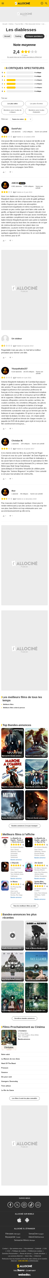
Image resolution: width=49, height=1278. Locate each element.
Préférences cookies (35, 1251)
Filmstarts (9, 1234)
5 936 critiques (29, 186)
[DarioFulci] (5, 130)
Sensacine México (21, 1240)
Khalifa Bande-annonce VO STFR (13, 948)
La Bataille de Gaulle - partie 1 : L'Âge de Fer (40, 840)
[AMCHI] (5, 185)
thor (13, 491)
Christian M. (17, 441)
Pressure (4, 1068)
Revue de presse (26, 1253)
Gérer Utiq (28, 1256)
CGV (8, 1251)
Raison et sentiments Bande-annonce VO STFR (37, 756)
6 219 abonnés (17, 372)
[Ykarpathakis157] (5, 371)
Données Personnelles (10, 1253)
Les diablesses (21, 29)
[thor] (5, 492)
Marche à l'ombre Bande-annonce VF (13, 787)
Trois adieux (6, 1086)
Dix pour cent (6, 1077)
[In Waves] (5, 886)
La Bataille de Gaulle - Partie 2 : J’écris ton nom (17, 840)
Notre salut (5, 1054)
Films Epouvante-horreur (32, 24)
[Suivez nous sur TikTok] (31, 1205)
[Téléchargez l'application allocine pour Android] (28, 1220)
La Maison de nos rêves (10, 1059)
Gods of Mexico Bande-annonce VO (37, 948)
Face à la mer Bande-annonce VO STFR (37, 979)
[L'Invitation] (9, 1040)
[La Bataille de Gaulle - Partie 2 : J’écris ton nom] (5, 842)
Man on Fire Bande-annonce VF (13, 756)
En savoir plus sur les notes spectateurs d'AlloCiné (24, 57)
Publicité (38, 1248)
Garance (4, 1072)
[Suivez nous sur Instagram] (24, 1205)
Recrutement (28, 1248)
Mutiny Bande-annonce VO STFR (13, 818)
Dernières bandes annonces (24, 1018)
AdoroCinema (34, 1237)
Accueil (5, 24)
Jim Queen (38, 863)
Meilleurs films (8, 704)
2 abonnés (15, 444)
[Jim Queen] (29, 867)
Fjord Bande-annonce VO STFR (37, 787)
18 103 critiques (28, 372)
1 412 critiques (28, 132)
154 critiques (25, 444)
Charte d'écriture (39, 1253)
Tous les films (19, 24)
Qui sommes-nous (16, 1248)
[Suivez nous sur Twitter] (17, 1205)
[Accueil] (22, 3)
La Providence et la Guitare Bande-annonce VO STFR (13, 1010)
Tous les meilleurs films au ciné (24, 906)
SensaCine (33, 1234)
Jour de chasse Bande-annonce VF (37, 1010)
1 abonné (15, 494)
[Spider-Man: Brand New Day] (29, 886)
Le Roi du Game (7, 1090)
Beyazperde (10, 1237)
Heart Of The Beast (8, 1063)
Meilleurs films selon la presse (14, 708)
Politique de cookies (19, 1251)
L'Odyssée (15, 863)
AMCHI (15, 183)
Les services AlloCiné (15, 1256)
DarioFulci (16, 129)
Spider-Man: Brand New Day (40, 882)
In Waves (14, 882)
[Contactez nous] (38, 1205)
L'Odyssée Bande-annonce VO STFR (37, 818)
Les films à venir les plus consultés (24, 1098)
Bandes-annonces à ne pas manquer (24, 826)
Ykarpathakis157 (20, 369)
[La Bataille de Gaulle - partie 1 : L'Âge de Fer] (29, 842)
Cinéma (11, 24)
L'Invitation (22, 1031)
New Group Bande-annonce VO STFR (13, 979)
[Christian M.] (5, 442)
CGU (45, 1248)
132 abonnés (16, 132)
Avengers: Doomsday (9, 1081)
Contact (5, 1248)
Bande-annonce (16, 860)
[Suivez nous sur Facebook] (11, 1205)
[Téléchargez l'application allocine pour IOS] (20, 1220)
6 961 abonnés (17, 186)
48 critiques (24, 494)
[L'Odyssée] (5, 867)
